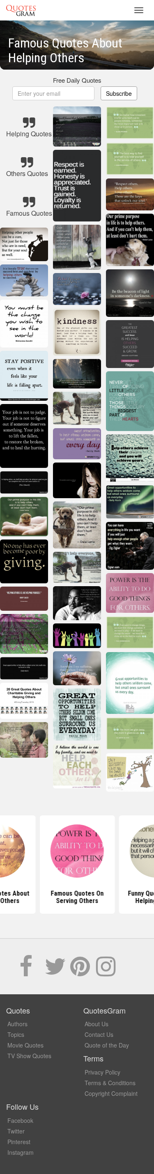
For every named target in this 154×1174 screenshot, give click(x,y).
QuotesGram (21, 10)
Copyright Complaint (111, 1093)
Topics (15, 1034)
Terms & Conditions (110, 1083)
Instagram (20, 1152)
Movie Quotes (25, 1045)
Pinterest (18, 1142)
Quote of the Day (107, 1045)
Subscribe (119, 93)
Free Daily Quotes (77, 80)
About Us (96, 1024)
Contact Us (99, 1034)
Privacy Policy (102, 1072)
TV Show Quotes (29, 1056)
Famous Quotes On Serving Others (77, 897)
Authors (17, 1024)
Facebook (20, 1120)
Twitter (16, 1131)
